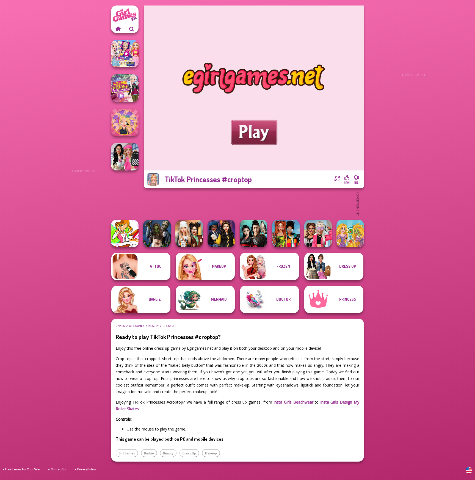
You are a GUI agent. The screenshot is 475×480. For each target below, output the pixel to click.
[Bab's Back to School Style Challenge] (125, 156)
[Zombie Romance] (157, 233)
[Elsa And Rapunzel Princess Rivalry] (125, 53)
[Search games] (132, 29)
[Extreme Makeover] (125, 122)
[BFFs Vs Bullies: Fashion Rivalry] (318, 233)
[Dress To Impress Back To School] (189, 233)
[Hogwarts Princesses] (221, 233)
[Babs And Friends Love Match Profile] (286, 233)
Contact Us (58, 469)
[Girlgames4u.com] (118, 29)
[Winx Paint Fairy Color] (125, 233)
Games (120, 326)
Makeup (211, 453)
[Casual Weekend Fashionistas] (125, 88)
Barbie (149, 453)
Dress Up (169, 326)
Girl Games (136, 326)
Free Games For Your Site (22, 469)
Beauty (153, 326)
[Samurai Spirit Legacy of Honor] (253, 233)
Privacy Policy (86, 469)
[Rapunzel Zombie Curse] (350, 233)
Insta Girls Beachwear (293, 402)
